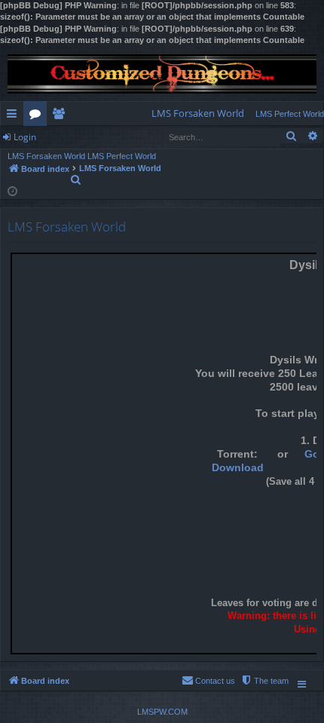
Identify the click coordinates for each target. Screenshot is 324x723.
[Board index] (162, 74)
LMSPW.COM (162, 711)
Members (61, 116)
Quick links (14, 116)
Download (238, 467)
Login (25, 136)
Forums (38, 116)
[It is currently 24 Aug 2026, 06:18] (12, 190)
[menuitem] (197, 113)
